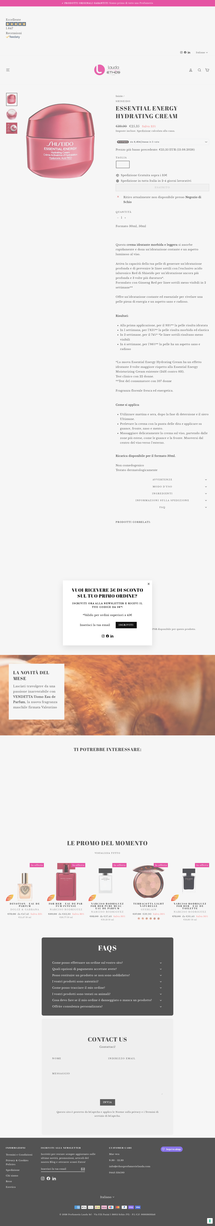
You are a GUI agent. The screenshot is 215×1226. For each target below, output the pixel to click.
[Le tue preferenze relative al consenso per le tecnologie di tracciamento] (210, 1221)
